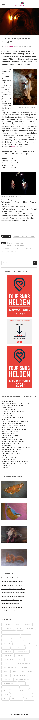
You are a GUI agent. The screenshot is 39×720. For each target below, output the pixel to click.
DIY (20, 632)
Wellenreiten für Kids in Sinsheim (12, 578)
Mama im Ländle (8, 46)
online (13, 146)
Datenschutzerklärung (19, 715)
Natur (14, 671)
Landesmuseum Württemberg (13, 246)
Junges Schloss (18, 648)
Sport (21, 683)
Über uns (13, 709)
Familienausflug (19, 640)
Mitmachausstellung (10, 667)
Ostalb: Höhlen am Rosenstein (11, 611)
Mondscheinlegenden (10, 249)
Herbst (6, 648)
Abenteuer (7, 624)
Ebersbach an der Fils (11, 636)
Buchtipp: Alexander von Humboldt (12, 585)
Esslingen (26, 636)
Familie (6, 640)
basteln (19, 628)
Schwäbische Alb (9, 683)
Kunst (20, 659)
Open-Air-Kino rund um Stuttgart (12, 600)
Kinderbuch (7, 651)
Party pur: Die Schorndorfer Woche (13, 607)
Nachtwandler (25, 249)
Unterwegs (6, 239)
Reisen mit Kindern (19, 675)
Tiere (5, 691)
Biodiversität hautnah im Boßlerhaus (13, 596)
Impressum (25, 709)
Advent (18, 624)
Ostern (6, 675)
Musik (6, 671)
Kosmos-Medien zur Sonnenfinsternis (13, 592)
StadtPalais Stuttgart (10, 687)
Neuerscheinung (27, 671)
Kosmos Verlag (8, 659)
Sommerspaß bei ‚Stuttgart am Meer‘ (13, 589)
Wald (5, 699)
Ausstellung (7, 628)
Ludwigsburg (8, 663)
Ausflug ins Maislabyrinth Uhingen (12, 581)
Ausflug (27, 624)
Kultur (23, 243)
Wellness (29, 699)
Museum (24, 667)
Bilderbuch (30, 628)
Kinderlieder (8, 655)
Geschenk (7, 644)
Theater (14, 251)
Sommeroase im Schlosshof (10, 603)
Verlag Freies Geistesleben (22, 695)
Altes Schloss (13, 243)
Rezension (7, 679)
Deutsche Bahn (8, 632)
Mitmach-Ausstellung (23, 663)
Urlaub (6, 695)
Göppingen (19, 644)
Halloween (31, 644)
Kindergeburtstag (21, 651)
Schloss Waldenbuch (22, 679)
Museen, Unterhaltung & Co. (23, 236)
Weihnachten (16, 699)
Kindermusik (21, 655)
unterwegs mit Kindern (19, 691)
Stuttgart (6, 251)
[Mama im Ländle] (19, 4)
